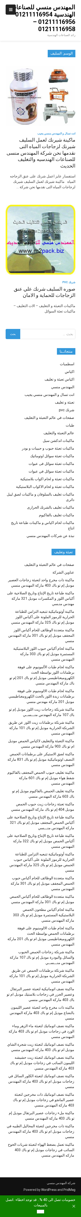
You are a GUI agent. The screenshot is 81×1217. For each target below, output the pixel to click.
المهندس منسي (62, 387)
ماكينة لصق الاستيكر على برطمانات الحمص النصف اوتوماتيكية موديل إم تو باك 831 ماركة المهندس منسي (40, 759)
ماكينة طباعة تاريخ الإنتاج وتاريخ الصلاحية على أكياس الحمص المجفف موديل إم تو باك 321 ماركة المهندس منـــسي (40, 822)
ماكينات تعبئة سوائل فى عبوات (51, 464)
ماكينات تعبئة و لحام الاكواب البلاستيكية (45, 487)
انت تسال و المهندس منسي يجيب (56, 133)
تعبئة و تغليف (64, 402)
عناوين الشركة (63, 572)
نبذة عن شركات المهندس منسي (50, 536)
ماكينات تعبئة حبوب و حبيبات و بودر (48, 448)
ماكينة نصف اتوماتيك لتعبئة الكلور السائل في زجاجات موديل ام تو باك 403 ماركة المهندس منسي (41, 1081)
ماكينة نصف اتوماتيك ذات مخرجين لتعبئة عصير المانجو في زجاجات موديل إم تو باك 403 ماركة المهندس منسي (43, 1099)
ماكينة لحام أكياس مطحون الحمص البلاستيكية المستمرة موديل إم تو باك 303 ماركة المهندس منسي (43, 915)
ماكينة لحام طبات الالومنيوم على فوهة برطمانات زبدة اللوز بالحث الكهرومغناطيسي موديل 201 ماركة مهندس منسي (41, 696)
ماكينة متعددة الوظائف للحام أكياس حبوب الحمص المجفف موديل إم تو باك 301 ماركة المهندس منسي (42, 883)
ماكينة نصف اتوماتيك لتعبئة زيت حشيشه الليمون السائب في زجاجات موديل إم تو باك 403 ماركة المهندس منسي (42, 1062)
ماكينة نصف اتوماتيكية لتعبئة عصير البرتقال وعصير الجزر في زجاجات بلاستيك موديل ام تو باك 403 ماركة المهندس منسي (40, 994)
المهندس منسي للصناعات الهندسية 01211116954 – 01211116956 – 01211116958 (42, 18)
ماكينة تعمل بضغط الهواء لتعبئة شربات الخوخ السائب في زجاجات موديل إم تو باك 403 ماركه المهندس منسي (41, 1149)
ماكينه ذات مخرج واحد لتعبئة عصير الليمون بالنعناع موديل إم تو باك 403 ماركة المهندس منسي (42, 1012)
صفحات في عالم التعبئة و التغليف (49, 418)
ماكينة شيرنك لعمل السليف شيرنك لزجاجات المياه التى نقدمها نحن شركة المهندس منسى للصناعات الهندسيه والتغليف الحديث (41, 152)
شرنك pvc (68, 282)
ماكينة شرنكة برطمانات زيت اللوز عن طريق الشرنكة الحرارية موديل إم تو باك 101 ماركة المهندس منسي (41, 727)
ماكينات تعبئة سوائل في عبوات (51, 471)
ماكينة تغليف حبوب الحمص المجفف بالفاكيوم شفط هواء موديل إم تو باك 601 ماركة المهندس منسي (40, 777)
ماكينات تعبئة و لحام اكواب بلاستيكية (47, 479)
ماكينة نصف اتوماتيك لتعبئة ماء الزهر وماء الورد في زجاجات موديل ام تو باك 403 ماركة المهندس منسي (41, 1031)
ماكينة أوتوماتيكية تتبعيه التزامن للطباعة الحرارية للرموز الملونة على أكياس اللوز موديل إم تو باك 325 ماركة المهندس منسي (42, 617)
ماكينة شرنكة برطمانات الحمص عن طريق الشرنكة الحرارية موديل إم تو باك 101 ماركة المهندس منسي (41, 975)
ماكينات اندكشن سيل (58, 441)
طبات (70, 425)
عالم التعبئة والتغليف (58, 433)
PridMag (69, 1190)
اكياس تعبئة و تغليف (59, 379)
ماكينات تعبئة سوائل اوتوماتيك (52, 456)
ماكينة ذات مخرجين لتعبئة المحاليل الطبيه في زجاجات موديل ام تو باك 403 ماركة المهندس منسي (40, 1131)
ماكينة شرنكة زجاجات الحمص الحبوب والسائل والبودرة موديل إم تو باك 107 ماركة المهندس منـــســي (42, 957)
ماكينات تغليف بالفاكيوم (56, 515)
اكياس (69, 372)
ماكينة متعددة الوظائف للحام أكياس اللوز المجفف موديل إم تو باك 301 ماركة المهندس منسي (41, 635)
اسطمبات (67, 364)
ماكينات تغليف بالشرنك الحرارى (50, 507)
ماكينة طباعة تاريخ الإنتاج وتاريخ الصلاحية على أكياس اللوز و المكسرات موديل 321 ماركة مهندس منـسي (40, 598)
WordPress (49, 1190)
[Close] (73, 1206)
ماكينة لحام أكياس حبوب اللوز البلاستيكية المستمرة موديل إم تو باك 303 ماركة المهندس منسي (43, 653)
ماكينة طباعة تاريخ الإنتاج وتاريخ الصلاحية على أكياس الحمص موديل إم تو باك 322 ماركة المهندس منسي (40, 841)
